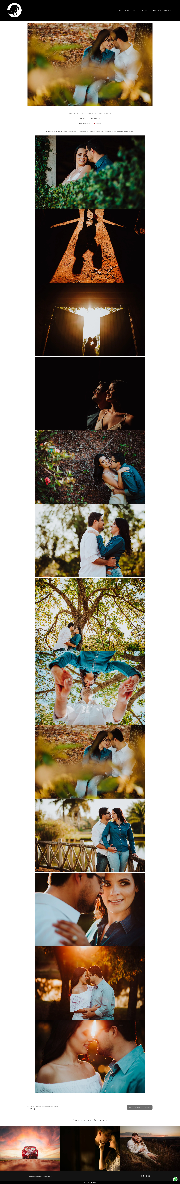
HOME (120, 10)
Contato (48, 1176)
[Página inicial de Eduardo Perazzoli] (14, 10)
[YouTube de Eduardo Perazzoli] (149, 1176)
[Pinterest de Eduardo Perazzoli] (143, 1176)
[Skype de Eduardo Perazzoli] (146, 1176)
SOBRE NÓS (156, 10)
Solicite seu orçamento (139, 1097)
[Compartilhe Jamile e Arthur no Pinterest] (34, 1099)
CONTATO (167, 10)
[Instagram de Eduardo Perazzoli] (141, 1176)
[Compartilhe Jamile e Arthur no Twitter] (31, 1099)
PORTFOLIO (145, 10)
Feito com (90, 1182)
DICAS (135, 10)
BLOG (127, 10)
